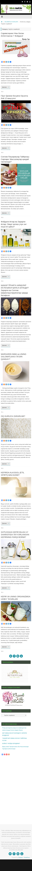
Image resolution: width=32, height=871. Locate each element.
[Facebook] (25, 1)
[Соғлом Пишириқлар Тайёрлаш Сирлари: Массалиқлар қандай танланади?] (16, 174)
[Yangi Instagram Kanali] (27, 1)
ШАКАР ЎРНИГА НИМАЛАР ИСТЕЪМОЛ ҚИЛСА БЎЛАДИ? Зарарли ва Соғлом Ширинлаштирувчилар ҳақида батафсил (15, 290)
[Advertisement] (14, 789)
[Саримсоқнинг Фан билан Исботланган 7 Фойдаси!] (16, 48)
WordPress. (27, 857)
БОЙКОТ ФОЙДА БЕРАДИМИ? (11, 743)
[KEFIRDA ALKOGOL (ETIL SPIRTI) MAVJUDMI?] (16, 487)
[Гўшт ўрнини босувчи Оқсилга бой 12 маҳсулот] (16, 111)
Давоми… (5, 87)
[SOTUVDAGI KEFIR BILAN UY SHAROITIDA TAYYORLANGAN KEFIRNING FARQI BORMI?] (16, 549)
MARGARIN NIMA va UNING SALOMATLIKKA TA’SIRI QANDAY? (13, 356)
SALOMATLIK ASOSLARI (11, 21)
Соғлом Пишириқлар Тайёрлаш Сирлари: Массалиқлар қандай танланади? (15, 159)
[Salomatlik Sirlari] (22, 1)
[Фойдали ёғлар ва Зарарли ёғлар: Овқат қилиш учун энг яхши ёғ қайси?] (16, 239)
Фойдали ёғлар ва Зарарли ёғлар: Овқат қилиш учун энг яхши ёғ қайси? (14, 224)
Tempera (20, 857)
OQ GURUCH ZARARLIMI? (13, 416)
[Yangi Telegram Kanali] (30, 1)
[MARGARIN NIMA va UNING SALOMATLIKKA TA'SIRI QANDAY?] (16, 371)
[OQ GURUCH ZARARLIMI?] (16, 428)
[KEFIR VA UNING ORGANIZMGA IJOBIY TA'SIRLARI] (16, 611)
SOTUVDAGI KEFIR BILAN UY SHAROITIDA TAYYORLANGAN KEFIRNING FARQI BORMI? (15, 534)
